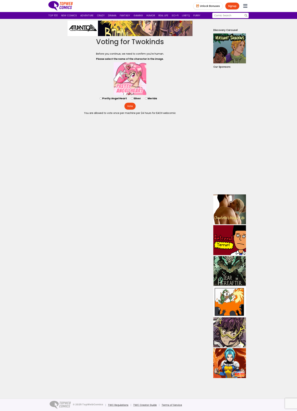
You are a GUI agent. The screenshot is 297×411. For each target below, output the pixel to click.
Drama (112, 15)
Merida (152, 98)
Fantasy (125, 15)
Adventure (87, 15)
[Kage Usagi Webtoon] (230, 302)
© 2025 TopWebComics (88, 404)
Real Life (163, 15)
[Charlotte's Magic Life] (230, 209)
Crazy (101, 15)
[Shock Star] (230, 332)
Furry (196, 15)
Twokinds (147, 42)
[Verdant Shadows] (230, 48)
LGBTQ (186, 15)
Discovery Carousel (225, 30)
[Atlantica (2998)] (129, 28)
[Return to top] (60, 6)
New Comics (69, 15)
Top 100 (53, 15)
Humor (150, 15)
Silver (137, 98)
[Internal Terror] (230, 240)
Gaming (138, 15)
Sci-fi (175, 15)
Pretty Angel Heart (114, 98)
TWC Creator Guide (145, 405)
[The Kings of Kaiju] (230, 363)
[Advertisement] (229, 131)
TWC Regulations (118, 405)
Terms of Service (172, 405)
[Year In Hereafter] (230, 271)
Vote (130, 106)
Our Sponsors (221, 67)
